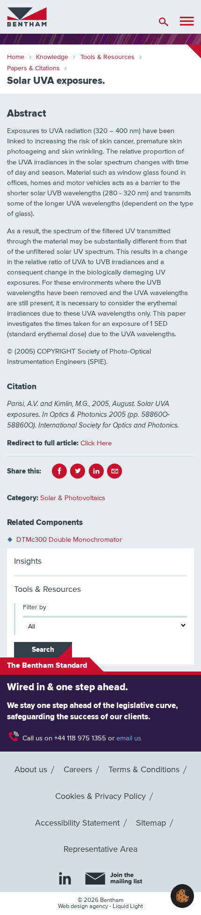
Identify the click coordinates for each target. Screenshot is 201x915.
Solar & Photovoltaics (72, 498)
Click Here (96, 443)
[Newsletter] (113, 878)
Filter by (34, 607)
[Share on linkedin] (96, 471)
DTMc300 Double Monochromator (69, 539)
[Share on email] (114, 471)
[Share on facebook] (59, 471)
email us (128, 738)
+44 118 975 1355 (80, 738)
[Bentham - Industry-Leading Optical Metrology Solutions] (27, 16)
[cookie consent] (182, 896)
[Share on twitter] (77, 471)
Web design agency (83, 906)
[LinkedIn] (65, 878)
